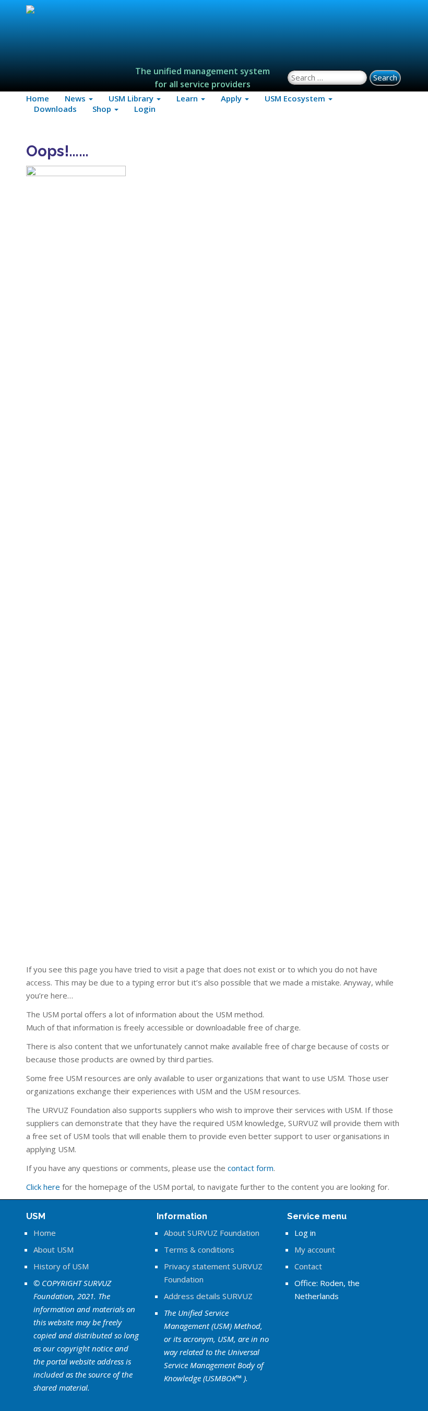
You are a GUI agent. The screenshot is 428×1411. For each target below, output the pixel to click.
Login (145, 109)
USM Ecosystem (296, 98)
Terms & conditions (199, 1249)
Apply (232, 98)
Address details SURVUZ (208, 1296)
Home (37, 98)
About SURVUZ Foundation (211, 1233)
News (76, 98)
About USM (53, 1249)
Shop (102, 109)
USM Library (132, 98)
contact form (251, 1168)
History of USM (61, 1266)
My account (314, 1249)
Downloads (55, 109)
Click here (43, 1186)
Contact (308, 1266)
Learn (188, 98)
